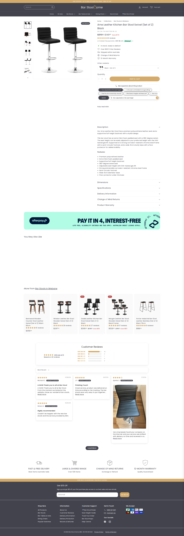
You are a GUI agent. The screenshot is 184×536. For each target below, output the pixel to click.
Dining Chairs (100, 14)
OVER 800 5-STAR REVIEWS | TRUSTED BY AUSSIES (92, 480)
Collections (108, 21)
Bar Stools (70, 14)
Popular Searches (44, 522)
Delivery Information (106, 193)
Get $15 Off (124, 495)
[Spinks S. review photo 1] (129, 407)
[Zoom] (62, 50)
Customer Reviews (67, 513)
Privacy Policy (98, 532)
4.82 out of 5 (59, 355)
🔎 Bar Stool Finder (128, 14)
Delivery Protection (67, 519)
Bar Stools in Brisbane (121, 21)
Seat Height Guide (89, 513)
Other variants (103, 63)
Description (102, 127)
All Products (42, 510)
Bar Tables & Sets (85, 14)
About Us (63, 510)
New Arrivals (114, 14)
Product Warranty (105, 205)
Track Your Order (88, 516)
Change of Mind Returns (108, 199)
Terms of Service (110, 532)
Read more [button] (42, 394)
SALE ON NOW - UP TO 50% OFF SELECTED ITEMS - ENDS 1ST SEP (92, 1)
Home (52, 14)
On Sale (60, 14)
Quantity (101, 74)
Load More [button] (92, 448)
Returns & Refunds (67, 522)
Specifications (104, 188)
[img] (42, 378)
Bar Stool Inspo (87, 519)
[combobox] (39, 7)
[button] (102, 38)
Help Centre (86, 522)
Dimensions (102, 182)
